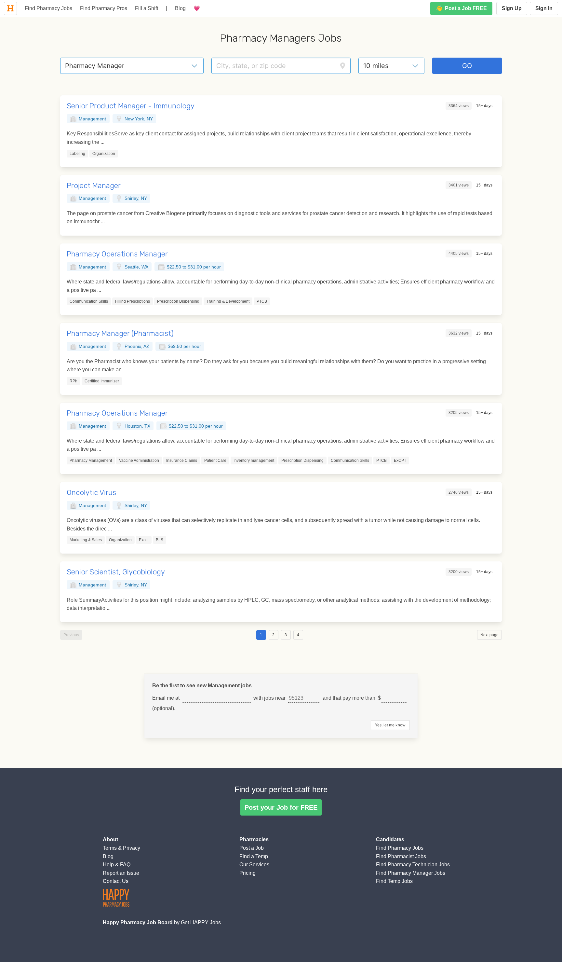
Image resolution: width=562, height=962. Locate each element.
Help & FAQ (116, 864)
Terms (110, 848)
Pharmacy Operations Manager (117, 254)
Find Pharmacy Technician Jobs (413, 864)
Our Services (254, 864)
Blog (180, 8)
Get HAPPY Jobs (201, 922)
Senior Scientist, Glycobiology (116, 572)
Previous (71, 635)
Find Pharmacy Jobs (48, 8)
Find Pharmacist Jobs (401, 856)
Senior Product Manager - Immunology (130, 106)
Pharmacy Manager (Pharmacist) (120, 333)
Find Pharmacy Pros (103, 8)
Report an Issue (121, 873)
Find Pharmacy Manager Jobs (410, 873)
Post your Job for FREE (281, 807)
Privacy (131, 848)
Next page (489, 635)
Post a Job (251, 848)
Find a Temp (253, 856)
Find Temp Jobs (394, 881)
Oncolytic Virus (91, 492)
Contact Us (115, 881)
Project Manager (94, 185)
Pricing (247, 873)
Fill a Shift (146, 8)
